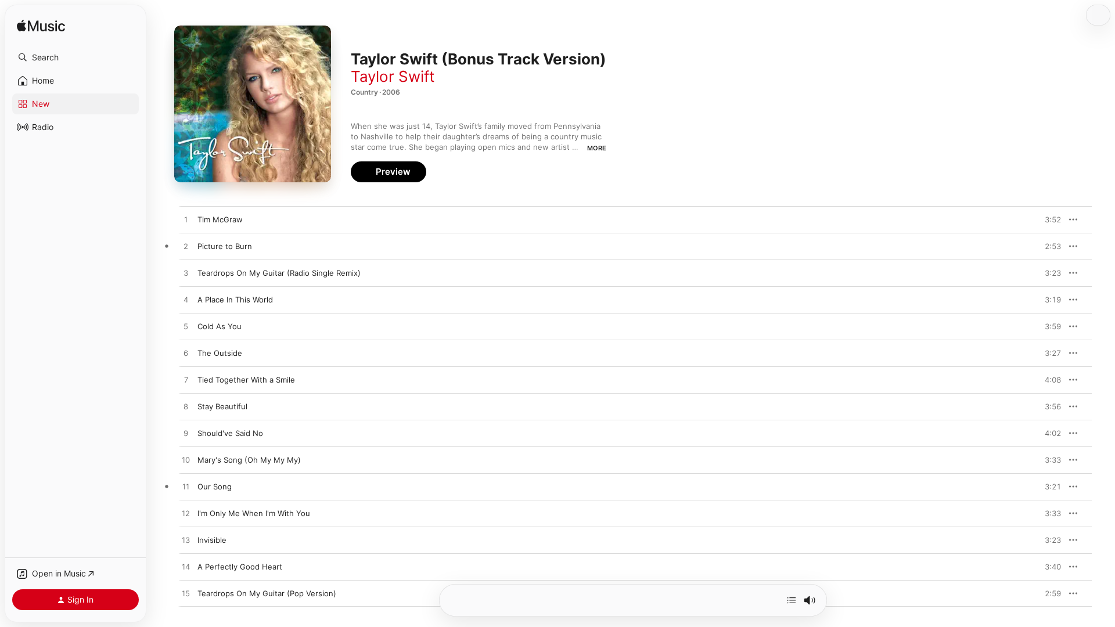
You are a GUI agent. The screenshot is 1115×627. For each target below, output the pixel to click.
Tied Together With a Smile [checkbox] (246, 379)
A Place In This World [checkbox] (235, 299)
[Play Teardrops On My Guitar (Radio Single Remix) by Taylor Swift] (185, 273)
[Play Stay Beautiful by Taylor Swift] (185, 407)
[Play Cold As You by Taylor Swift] (185, 327)
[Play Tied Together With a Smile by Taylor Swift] (185, 380)
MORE (596, 148)
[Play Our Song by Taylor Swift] (185, 487)
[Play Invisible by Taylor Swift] (185, 540)
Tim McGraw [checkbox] (220, 219)
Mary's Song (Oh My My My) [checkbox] (249, 459)
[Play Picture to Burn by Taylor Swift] (185, 247)
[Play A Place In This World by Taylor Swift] (185, 300)
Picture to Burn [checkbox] (224, 246)
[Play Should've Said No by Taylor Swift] (185, 433)
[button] (75, 57)
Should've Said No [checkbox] (230, 433)
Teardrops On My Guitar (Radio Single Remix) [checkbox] (279, 273)
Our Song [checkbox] (214, 486)
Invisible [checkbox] (211, 540)
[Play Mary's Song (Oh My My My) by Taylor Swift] (185, 460)
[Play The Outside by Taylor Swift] (185, 353)
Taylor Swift (392, 76)
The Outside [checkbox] (219, 353)
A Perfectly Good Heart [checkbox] (239, 566)
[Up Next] (792, 600)
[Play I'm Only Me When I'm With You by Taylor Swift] (185, 514)
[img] (41, 26)
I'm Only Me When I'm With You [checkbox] (253, 513)
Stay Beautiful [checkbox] (222, 406)
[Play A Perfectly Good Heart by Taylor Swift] (185, 567)
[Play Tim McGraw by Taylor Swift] (185, 220)
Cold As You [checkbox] (219, 326)
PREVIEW (1048, 219)
